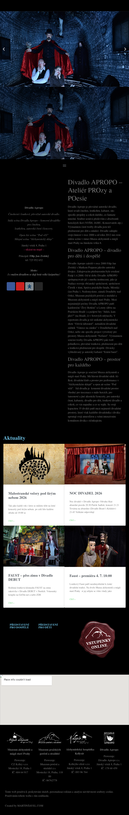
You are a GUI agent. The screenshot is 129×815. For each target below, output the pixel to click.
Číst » (11, 520)
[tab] (19, 626)
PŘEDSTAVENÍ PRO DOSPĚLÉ (19, 626)
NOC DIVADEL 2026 (86, 493)
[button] (64, 165)
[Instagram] (38, 286)
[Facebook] (11, 286)
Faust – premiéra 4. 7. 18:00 (91, 575)
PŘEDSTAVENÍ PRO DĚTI (48, 626)
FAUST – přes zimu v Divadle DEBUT (30, 577)
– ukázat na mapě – (34, 249)
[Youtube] (20, 286)
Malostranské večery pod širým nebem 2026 (32, 495)
